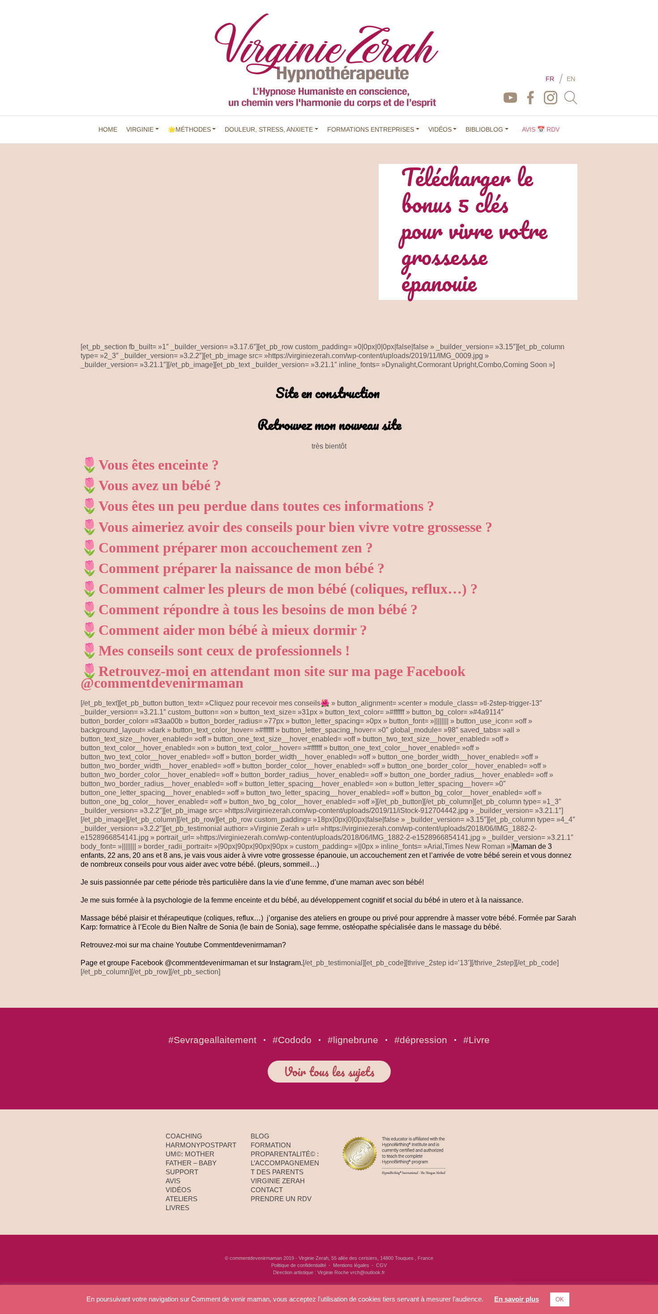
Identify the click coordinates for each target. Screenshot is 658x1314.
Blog (260, 1136)
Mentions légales (351, 1265)
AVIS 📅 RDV (541, 129)
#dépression (420, 1040)
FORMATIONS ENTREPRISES (370, 129)
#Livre (476, 1040)
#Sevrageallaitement (212, 1040)
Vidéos (178, 1190)
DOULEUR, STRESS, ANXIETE (269, 129)
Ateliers (181, 1199)
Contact (267, 1190)
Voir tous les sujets (329, 1071)
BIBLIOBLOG (484, 129)
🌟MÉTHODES (189, 129)
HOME (107, 129)
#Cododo (292, 1040)
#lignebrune (353, 1040)
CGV (381, 1265)
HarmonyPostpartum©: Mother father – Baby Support (201, 1158)
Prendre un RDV (281, 1199)
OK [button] (559, 1299)
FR (550, 78)
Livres (177, 1207)
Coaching (184, 1136)
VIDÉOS (440, 129)
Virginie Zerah (278, 1181)
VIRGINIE (140, 129)
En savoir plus (516, 1299)
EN (571, 78)
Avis (173, 1181)
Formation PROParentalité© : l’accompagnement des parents (285, 1158)
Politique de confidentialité (298, 1265)
